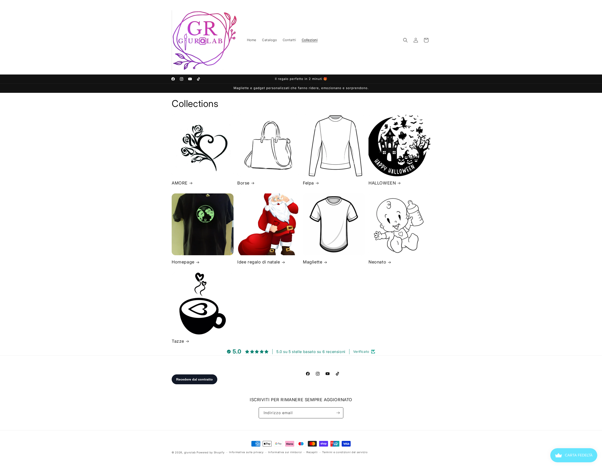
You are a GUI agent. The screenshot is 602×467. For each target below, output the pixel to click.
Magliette (312, 261)
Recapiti (312, 452)
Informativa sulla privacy (246, 452)
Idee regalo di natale (258, 261)
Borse (243, 183)
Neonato (377, 261)
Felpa (308, 183)
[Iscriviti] (338, 412)
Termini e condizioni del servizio (345, 452)
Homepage (183, 261)
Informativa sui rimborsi (285, 452)
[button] (405, 40)
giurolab (190, 452)
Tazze (178, 341)
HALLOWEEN (382, 183)
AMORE (180, 183)
